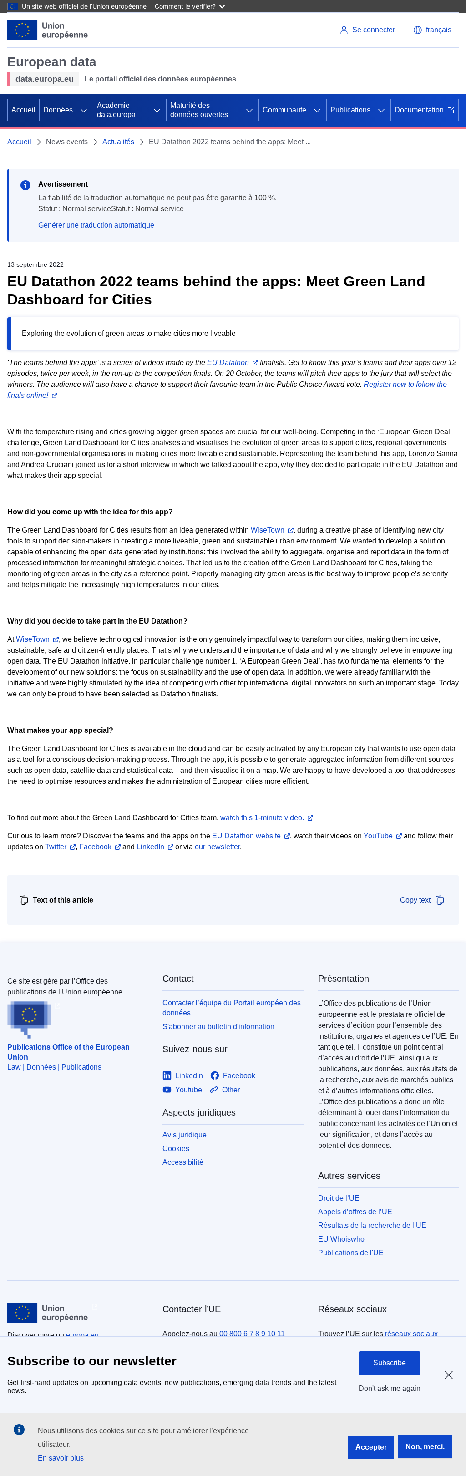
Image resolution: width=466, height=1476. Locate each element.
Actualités (118, 142)
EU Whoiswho (341, 1239)
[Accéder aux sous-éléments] (84, 110)
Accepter (371, 1447)
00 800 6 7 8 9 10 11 (252, 1334)
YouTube (378, 836)
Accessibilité (182, 1162)
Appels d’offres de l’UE (355, 1212)
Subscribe (389, 1363)
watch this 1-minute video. (262, 818)
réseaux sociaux (411, 1334)
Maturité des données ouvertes (199, 109)
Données (58, 110)
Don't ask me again (389, 1388)
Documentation (419, 110)
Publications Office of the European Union (68, 1052)
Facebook (95, 847)
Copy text (415, 900)
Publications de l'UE (351, 1253)
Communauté (284, 110)
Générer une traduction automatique (96, 225)
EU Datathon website (246, 836)
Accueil (23, 110)
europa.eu (82, 1335)
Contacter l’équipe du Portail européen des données (231, 1008)
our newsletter (217, 847)
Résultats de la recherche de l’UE (372, 1225)
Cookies (175, 1148)
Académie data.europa (116, 109)
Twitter (55, 847)
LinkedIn (150, 847)
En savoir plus (61, 1458)
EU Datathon (228, 362)
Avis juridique (184, 1135)
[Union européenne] (47, 30)
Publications (350, 110)
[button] (432, 30)
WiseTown (267, 530)
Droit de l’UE (339, 1198)
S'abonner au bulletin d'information (218, 1026)
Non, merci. (425, 1447)
